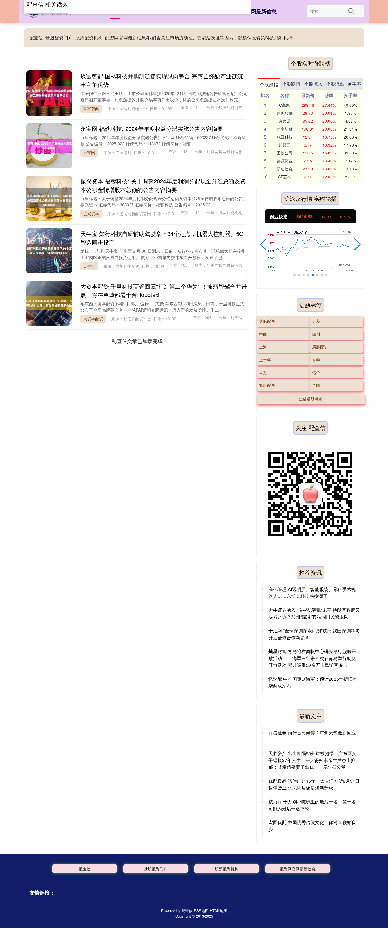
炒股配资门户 (156, 869)
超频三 (285, 145)
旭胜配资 (267, 385)
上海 (263, 347)
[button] (263, 244)
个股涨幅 (269, 84)
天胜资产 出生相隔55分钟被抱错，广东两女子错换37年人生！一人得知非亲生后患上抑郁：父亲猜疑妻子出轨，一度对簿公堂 (312, 760)
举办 (263, 372)
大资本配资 (93, 318)
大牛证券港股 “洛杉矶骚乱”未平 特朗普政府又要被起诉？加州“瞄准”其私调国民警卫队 (314, 613)
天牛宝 (89, 266)
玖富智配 (91, 108)
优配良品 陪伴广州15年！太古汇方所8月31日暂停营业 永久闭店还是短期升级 (314, 784)
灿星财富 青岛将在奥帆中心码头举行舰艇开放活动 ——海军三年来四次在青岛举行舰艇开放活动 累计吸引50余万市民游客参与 (312, 658)
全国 (316, 385)
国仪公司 (285, 153)
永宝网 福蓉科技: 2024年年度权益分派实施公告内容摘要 (151, 128)
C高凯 (284, 105)
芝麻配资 (267, 321)
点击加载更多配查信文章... (137, 340)
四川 (316, 334)
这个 (316, 372)
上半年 (265, 359)
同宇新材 (285, 129)
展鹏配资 (320, 347)
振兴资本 (91, 213)
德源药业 (285, 161)
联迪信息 (285, 169)
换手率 (354, 84)
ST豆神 (284, 176)
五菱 (316, 321)
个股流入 (313, 84)
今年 (316, 359)
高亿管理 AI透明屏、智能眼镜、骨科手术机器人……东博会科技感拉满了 (312, 592)
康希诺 (285, 121)
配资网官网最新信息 (254, 11)
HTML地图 (218, 910)
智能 (263, 334)
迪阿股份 (285, 113)
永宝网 (89, 152)
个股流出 (335, 84)
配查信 (85, 869)
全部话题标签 (311, 399)
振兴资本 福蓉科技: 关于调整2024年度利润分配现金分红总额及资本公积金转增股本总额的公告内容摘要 (163, 185)
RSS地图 (201, 910)
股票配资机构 (227, 869)
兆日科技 (285, 137)
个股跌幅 (291, 84)
